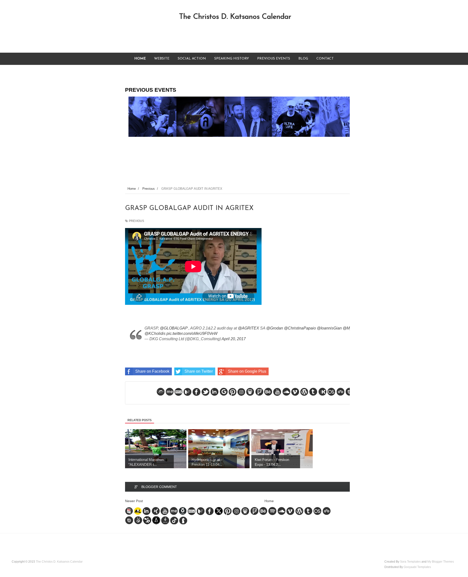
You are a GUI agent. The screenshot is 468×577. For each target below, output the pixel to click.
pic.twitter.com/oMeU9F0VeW (191, 333)
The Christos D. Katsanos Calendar (235, 17)
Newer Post (134, 501)
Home (269, 501)
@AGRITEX (248, 328)
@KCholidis (155, 333)
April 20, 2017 (234, 339)
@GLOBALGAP (173, 328)
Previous (136, 221)
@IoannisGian (329, 328)
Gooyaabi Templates (417, 567)
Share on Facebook (152, 371)
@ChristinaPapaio (300, 328)
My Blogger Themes (440, 561)
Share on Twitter (199, 371)
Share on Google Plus (247, 371)
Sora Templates (410, 561)
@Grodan (274, 328)
